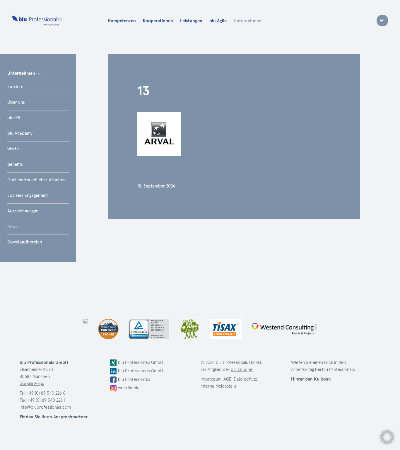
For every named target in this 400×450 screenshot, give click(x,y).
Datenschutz (245, 379)
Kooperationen (158, 21)
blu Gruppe (241, 369)
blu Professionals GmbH (140, 362)
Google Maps (32, 383)
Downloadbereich (24, 242)
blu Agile (218, 21)
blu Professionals (36, 20)
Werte (13, 149)
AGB (227, 379)
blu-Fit (13, 118)
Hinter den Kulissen (311, 379)
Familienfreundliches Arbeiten (36, 180)
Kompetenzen (122, 21)
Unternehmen (247, 21)
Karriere (15, 87)
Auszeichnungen (22, 211)
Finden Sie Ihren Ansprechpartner (54, 417)
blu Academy (20, 133)
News (12, 226)
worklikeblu (128, 388)
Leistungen (191, 21)
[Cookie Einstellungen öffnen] (387, 437)
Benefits (15, 164)
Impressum (211, 379)
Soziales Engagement (27, 195)
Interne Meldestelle (219, 386)
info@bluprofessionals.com (45, 407)
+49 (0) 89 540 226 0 (46, 393)
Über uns (16, 102)
